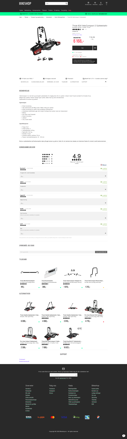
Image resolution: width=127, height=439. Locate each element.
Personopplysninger (31, 399)
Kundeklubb (29, 408)
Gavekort (28, 388)
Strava (51, 393)
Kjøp (82, 48)
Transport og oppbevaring (37, 17)
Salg (69, 10)
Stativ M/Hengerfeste (60, 17)
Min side (28, 393)
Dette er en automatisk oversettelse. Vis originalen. (30, 215)
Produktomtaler (72, 395)
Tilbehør (44, 10)
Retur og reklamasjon (74, 397)
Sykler (21, 10)
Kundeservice (72, 393)
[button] (25, 82)
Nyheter (28, 395)
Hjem (20, 17)
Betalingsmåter (72, 388)
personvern (63, 378)
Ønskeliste (28, 402)
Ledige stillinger (96, 393)
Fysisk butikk (95, 388)
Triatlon (50, 10)
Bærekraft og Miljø (31, 404)
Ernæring (56, 10)
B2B (93, 404)
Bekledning (28, 10)
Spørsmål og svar (73, 399)
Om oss (94, 395)
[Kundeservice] (89, 3)
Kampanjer (28, 391)
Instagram (52, 391)
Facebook (52, 388)
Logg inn (101, 4)
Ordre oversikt (30, 397)
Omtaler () (75, 31)
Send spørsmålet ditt (101, 252)
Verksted (94, 402)
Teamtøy (94, 399)
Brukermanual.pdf (24, 361)
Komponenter (36, 10)
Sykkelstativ (49, 17)
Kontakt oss (95, 391)
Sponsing (94, 397)
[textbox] (57, 252)
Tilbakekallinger (72, 404)
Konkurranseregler (73, 391)
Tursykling (64, 10)
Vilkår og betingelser (74, 402)
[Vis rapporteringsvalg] (105, 176)
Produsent (22, 359)
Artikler (28, 410)
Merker (27, 406)
